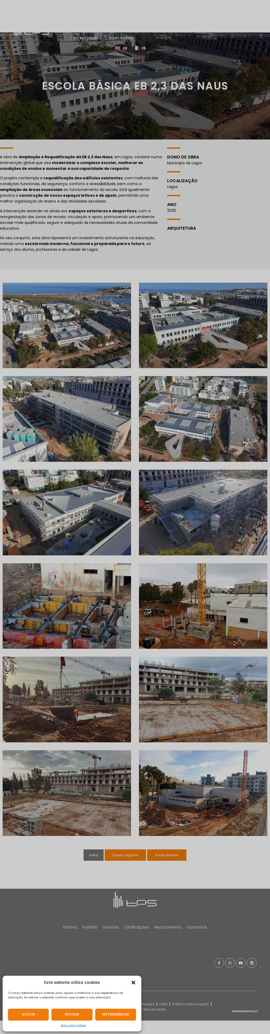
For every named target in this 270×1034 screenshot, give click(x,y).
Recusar (72, 1014)
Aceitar (28, 1014)
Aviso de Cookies (73, 1025)
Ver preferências (115, 1014)
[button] (133, 982)
